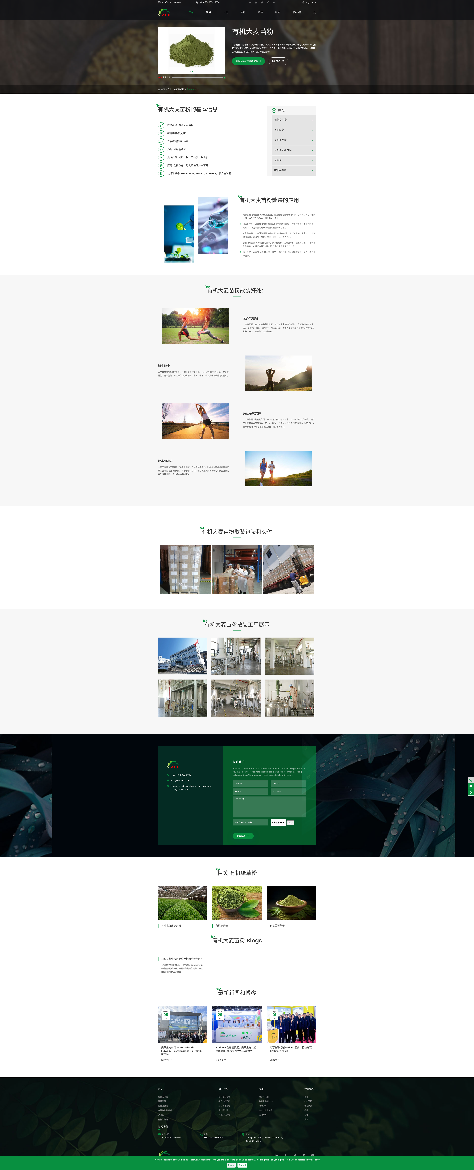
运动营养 (263, 1115)
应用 (208, 12)
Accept (242, 1165)
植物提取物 (280, 120)
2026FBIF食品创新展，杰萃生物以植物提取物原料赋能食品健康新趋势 (236, 1049)
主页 (163, 89)
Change (290, 823)
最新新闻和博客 (237, 993)
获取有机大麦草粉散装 (248, 61)
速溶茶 (278, 160)
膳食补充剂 (264, 1096)
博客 (306, 1096)
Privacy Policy (313, 1159)
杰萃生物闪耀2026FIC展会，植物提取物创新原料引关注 (291, 1049)
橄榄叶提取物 (224, 1101)
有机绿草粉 (179, 89)
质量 (243, 12)
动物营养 (263, 1106)
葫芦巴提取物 (224, 1096)
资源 (260, 12)
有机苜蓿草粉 (277, 926)
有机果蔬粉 (280, 140)
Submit (243, 836)
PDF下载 (280, 61)
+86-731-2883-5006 (207, 2)
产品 (191, 12)
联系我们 (297, 12)
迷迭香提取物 (224, 1106)
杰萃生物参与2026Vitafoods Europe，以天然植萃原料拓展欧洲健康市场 (181, 1051)
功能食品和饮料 (266, 1101)
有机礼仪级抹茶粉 (171, 926)
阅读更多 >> (166, 1060)
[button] (190, 71)
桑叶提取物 (223, 1110)
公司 (225, 12)
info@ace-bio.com (169, 2)
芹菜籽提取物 (224, 1115)
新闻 (277, 12)
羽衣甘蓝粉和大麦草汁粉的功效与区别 (182, 959)
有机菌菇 (279, 130)
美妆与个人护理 (266, 1110)
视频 (306, 1110)
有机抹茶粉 (222, 926)
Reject (231, 1165)
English (309, 2)
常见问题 (308, 1106)
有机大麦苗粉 (193, 89)
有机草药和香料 (283, 150)
